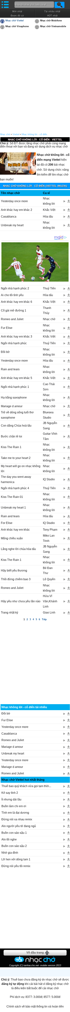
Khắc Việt (49, 209)
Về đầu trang (35, 952)
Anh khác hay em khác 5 (16, 378)
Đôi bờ (5, 351)
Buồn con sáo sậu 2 (14, 845)
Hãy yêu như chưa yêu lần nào (20, 601)
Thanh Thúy (47, 310)
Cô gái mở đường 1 (13, 310)
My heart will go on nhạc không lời (20, 469)
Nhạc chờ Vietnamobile (53, 26)
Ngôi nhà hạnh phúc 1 (15, 386)
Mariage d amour (11, 406)
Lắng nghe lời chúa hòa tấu (18, 549)
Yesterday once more (14, 201)
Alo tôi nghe (9, 839)
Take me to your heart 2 (16, 457)
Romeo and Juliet (12, 319)
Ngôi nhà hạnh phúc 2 (15, 288)
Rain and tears (10, 369)
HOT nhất (52, 15)
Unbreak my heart (12, 225)
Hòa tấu (48, 216)
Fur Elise (6, 327)
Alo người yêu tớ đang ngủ (18, 826)
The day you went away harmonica (16, 479)
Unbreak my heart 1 (13, 507)
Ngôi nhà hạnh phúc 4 (15, 488)
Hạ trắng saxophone (14, 397)
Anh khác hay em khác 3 (16, 336)
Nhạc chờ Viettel (14, 20)
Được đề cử (17, 15)
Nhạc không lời (49, 201)
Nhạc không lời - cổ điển (34, 134)
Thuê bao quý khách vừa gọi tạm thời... (26, 786)
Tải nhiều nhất (52, 11)
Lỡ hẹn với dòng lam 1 (15, 859)
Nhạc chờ (5, 134)
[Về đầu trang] (66, 1008)
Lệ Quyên (49, 579)
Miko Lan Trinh (49, 538)
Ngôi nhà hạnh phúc (14, 343)
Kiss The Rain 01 (12, 496)
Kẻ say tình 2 (9, 792)
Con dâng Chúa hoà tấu (16, 425)
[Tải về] (68, 201)
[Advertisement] (35, 659)
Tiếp (44, 619)
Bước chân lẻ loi (11, 436)
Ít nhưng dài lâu (11, 799)
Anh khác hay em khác (15, 529)
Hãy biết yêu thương (14, 570)
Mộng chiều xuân (12, 538)
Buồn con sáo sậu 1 (14, 832)
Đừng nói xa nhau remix (16, 819)
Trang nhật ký (9, 612)
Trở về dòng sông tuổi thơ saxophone (17, 415)
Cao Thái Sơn (49, 387)
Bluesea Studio (48, 415)
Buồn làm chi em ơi (13, 806)
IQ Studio (49, 479)
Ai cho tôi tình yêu (12, 295)
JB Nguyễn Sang (50, 425)
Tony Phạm (50, 529)
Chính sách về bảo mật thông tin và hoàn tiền (35, 1006)
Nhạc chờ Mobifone (51, 20)
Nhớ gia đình (9, 852)
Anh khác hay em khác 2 (16, 209)
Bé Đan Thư (48, 570)
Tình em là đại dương (15, 812)
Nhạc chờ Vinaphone (17, 26)
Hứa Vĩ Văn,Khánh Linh (50, 601)
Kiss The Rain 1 (11, 447)
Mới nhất (17, 11)
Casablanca (8, 216)
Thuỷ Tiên (49, 288)
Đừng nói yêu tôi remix (15, 866)
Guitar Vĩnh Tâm (50, 436)
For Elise (6, 522)
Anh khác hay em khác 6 (16, 301)
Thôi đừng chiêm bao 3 (16, 579)
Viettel (16, 134)
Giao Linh (49, 612)
